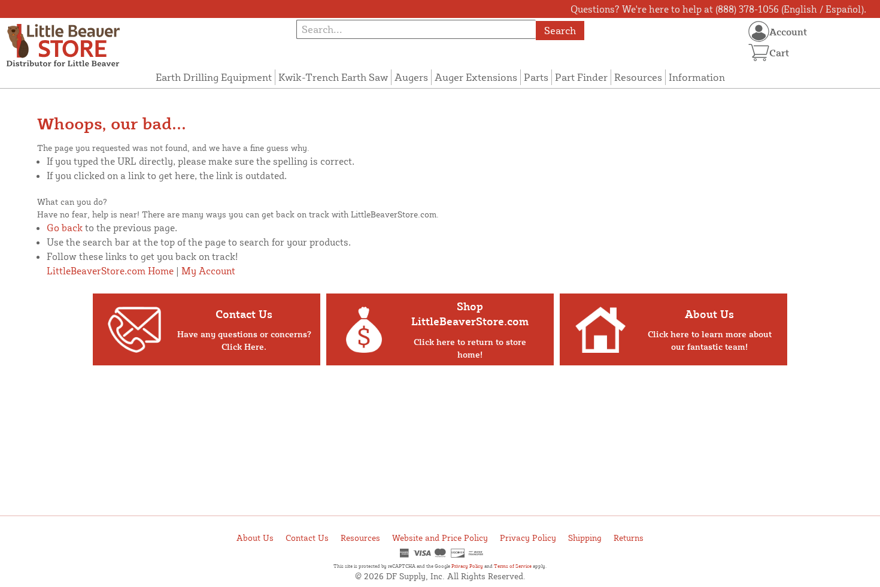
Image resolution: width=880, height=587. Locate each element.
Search (560, 30)
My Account (208, 271)
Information (697, 77)
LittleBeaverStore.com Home (110, 271)
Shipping (585, 537)
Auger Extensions (476, 77)
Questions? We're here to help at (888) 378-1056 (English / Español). (718, 9)
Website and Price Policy (440, 537)
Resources (638, 77)
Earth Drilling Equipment (214, 77)
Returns (629, 537)
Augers (411, 77)
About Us (255, 537)
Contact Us (307, 537)
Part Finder (581, 77)
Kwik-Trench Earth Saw (333, 77)
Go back (65, 228)
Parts (536, 77)
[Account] (758, 31)
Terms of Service (513, 566)
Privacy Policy (528, 537)
